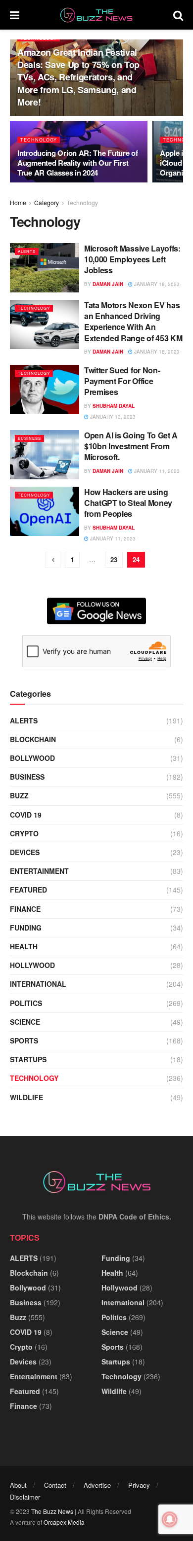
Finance (25, 909)
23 (113, 559)
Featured (28, 890)
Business (29, 438)
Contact (55, 1485)
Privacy (139, 1485)
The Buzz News (52, 1511)
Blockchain (33, 739)
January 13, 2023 (112, 416)
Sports (24, 1040)
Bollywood (32, 758)
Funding (26, 927)
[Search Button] (178, 15)
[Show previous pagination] (53, 560)
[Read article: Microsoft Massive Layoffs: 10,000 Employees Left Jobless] (44, 267)
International (38, 984)
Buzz (19, 795)
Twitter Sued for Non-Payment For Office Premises (122, 381)
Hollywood (32, 965)
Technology (38, 140)
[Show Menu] (14, 15)
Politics (26, 1003)
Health (24, 946)
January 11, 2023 (156, 470)
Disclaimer (25, 1497)
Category (46, 202)
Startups (28, 1059)
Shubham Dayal (114, 405)
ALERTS (27, 251)
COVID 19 (26, 815)
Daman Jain (108, 284)
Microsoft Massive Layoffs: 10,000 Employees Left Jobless (132, 259)
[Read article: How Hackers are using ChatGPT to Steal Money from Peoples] (44, 511)
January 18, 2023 (156, 284)
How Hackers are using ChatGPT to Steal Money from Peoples (128, 503)
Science (25, 1022)
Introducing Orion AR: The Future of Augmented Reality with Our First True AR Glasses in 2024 (77, 162)
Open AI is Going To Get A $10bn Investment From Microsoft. (131, 446)
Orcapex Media (64, 1522)
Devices (25, 852)
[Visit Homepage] (96, 15)
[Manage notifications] (170, 1519)
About (18, 1485)
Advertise (97, 1485)
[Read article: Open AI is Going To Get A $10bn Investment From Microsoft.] (44, 454)
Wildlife (26, 1097)
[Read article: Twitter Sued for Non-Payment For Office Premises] (44, 389)
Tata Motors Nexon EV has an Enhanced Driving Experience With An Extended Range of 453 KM (133, 321)
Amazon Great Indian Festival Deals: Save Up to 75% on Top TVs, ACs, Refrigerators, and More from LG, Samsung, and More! (78, 77)
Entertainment (39, 871)
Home (18, 202)
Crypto (24, 833)
